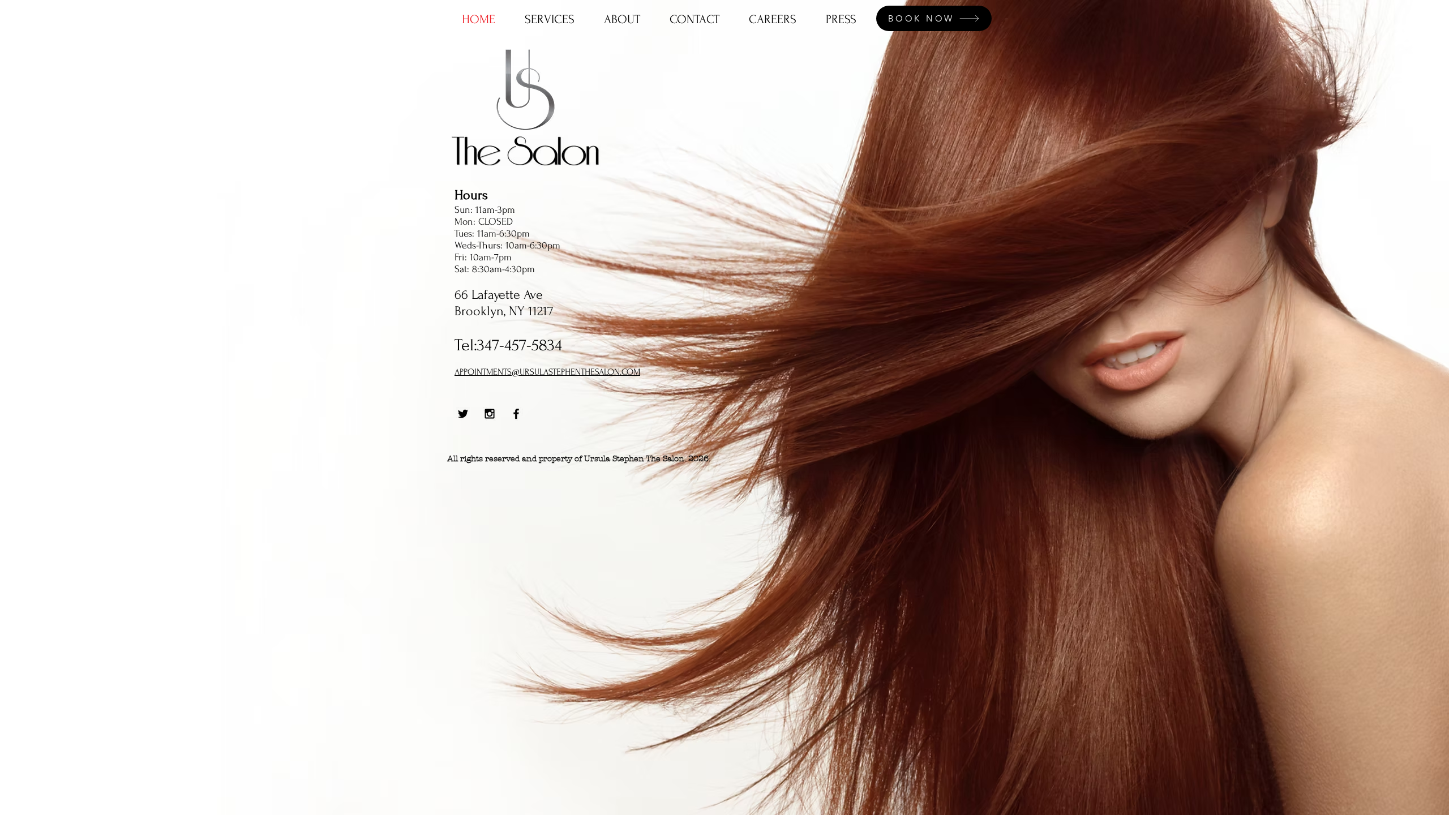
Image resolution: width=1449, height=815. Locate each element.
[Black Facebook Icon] (516, 414)
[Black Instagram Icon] (489, 414)
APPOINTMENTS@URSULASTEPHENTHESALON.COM (547, 372)
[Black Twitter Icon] (463, 414)
